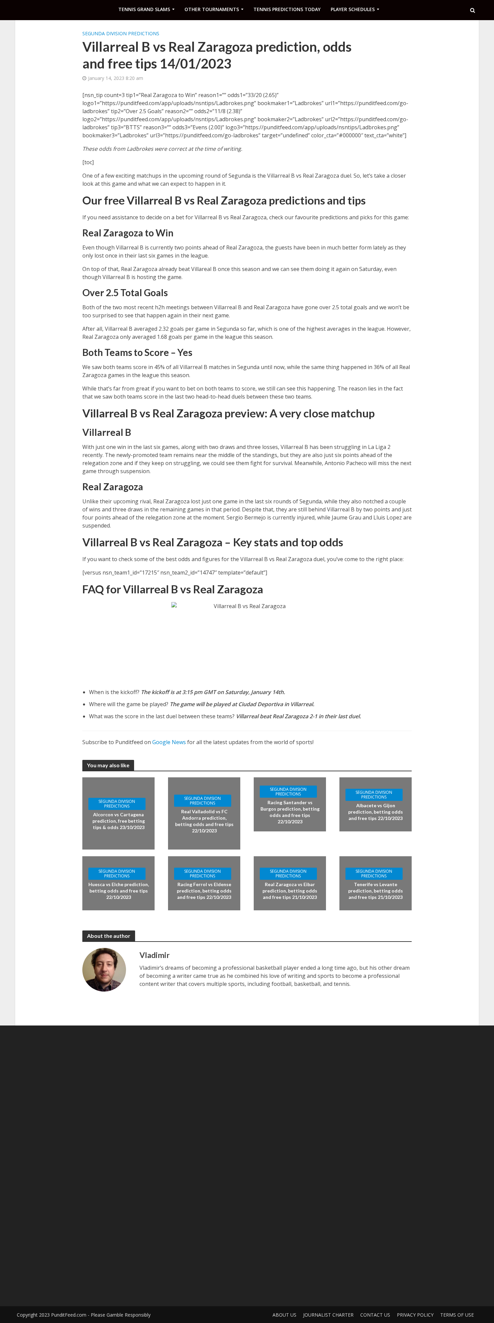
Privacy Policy (415, 1315)
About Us (284, 1315)
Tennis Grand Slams (144, 9)
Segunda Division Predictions (120, 33)
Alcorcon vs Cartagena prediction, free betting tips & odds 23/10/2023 (118, 821)
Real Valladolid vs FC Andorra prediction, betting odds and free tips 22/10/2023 (204, 820)
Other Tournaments (211, 9)
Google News (169, 742)
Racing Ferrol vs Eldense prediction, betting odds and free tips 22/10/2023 (204, 890)
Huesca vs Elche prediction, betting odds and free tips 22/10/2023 (118, 890)
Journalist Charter (328, 1315)
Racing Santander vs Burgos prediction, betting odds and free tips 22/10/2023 (290, 811)
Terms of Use (457, 1315)
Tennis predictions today (287, 9)
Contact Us (375, 1315)
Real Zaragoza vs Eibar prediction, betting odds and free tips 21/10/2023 (289, 890)
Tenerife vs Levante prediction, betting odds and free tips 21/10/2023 (375, 890)
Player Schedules (353, 9)
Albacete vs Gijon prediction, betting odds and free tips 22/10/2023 (375, 812)
